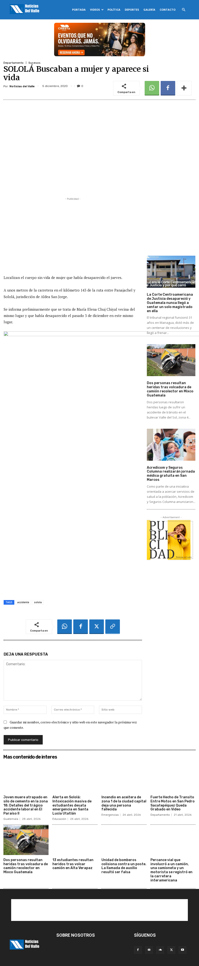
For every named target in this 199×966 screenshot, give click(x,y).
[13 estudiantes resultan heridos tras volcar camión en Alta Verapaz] (75, 840)
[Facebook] (168, 88)
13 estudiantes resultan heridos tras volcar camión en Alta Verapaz (72, 864)
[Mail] (149, 950)
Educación (59, 819)
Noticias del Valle (22, 86)
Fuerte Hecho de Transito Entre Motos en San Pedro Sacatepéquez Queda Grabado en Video (172, 803)
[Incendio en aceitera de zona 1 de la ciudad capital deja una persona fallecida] (124, 777)
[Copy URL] (112, 626)
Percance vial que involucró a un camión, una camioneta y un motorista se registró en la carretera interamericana (171, 870)
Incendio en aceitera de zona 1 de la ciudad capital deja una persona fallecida (123, 803)
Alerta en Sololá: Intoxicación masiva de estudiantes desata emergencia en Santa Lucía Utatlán (71, 805)
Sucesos (34, 62)
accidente (23, 602)
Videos (95, 9)
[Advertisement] (73, 235)
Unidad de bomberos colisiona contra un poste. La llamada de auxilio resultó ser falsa (123, 866)
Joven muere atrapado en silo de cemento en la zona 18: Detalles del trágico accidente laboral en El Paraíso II (25, 805)
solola (38, 602)
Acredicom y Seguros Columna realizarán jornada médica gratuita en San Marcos (171, 474)
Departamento (13, 62)
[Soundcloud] (160, 950)
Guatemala (10, 819)
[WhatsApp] (152, 88)
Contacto (167, 9)
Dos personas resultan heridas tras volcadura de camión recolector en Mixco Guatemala (170, 389)
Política (114, 9)
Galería (149, 9)
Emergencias (110, 815)
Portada (79, 9)
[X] (96, 626)
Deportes (132, 9)
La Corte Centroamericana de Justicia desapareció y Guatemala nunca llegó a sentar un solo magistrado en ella (170, 303)
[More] (184, 88)
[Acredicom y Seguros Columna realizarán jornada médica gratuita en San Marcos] (171, 445)
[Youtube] (182, 950)
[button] (183, 10)
